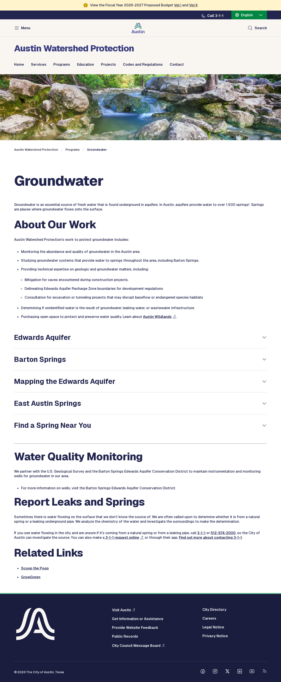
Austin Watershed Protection (36, 150)
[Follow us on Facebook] (202, 672)
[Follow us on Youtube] (252, 672)
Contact (177, 64)
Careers (209, 618)
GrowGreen (30, 577)
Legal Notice (213, 627)
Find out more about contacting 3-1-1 (210, 537)
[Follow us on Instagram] (215, 672)
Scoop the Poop (35, 568)
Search (261, 28)
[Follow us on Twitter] (227, 672)
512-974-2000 (223, 533)
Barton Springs (40, 359)
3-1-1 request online (121, 537)
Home (19, 64)
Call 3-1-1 (215, 16)
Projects (108, 64)
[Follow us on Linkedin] (239, 672)
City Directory (214, 609)
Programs (61, 64)
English (247, 15)
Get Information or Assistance (137, 619)
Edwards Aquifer (42, 337)
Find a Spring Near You (52, 425)
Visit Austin (121, 610)
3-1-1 (201, 533)
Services (38, 64)
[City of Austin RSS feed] (264, 672)
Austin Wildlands (157, 316)
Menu (25, 28)
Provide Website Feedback (135, 627)
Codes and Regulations (143, 64)
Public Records (125, 636)
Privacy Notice (215, 636)
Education (85, 64)
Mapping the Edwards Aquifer (64, 381)
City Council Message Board (136, 646)
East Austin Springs (47, 403)
